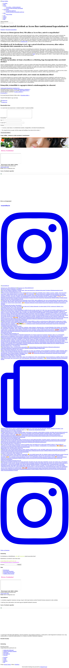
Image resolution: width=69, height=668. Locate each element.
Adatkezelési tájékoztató (8, 650)
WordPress (17, 664)
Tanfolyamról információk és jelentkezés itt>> (10, 88)
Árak (4, 15)
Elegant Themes (7, 664)
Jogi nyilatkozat (6, 653)
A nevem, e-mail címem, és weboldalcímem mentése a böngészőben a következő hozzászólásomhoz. (23, 127)
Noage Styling (9, 14)
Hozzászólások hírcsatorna (9, 572)
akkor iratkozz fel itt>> (25, 90)
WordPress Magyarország (8, 573)
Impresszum (5, 652)
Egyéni (4, 5)
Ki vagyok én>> (4, 93)
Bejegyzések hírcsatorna (8, 571)
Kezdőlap (5, 3)
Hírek (4, 4)
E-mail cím (3, 122)
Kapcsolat (5, 655)
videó (34, 54)
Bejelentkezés (6, 570)
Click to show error (5, 167)
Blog (4, 19)
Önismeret (3, 29)
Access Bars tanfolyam (11, 10)
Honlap (2, 125)
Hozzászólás (4, 117)
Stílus (4, 13)
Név (2, 120)
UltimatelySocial (43, 666)
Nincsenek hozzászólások (11, 29)
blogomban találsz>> (25, 95)
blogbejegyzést (24, 41)
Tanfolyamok (6, 9)
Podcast (5, 16)
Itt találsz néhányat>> (18, 91)
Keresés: (2, 564)
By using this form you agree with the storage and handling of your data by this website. (21, 130)
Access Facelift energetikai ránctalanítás (14, 8)
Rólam (4, 18)
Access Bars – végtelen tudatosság (13, 7)
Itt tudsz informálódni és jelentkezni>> (22, 89)
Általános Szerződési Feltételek (10, 651)
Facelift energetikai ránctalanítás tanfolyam (15, 12)
